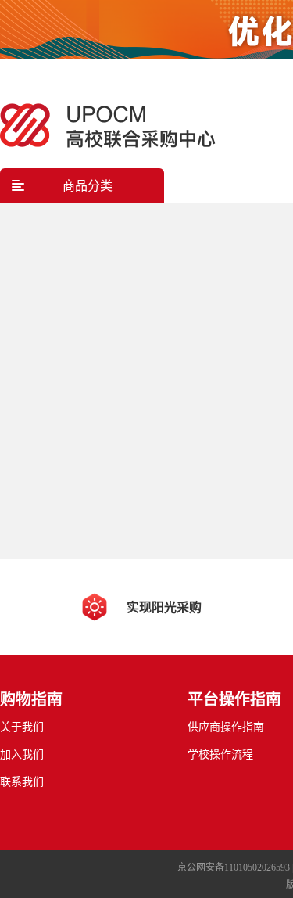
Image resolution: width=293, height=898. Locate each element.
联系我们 (22, 782)
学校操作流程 (220, 754)
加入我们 (22, 754)
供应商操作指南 (226, 727)
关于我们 (22, 727)
